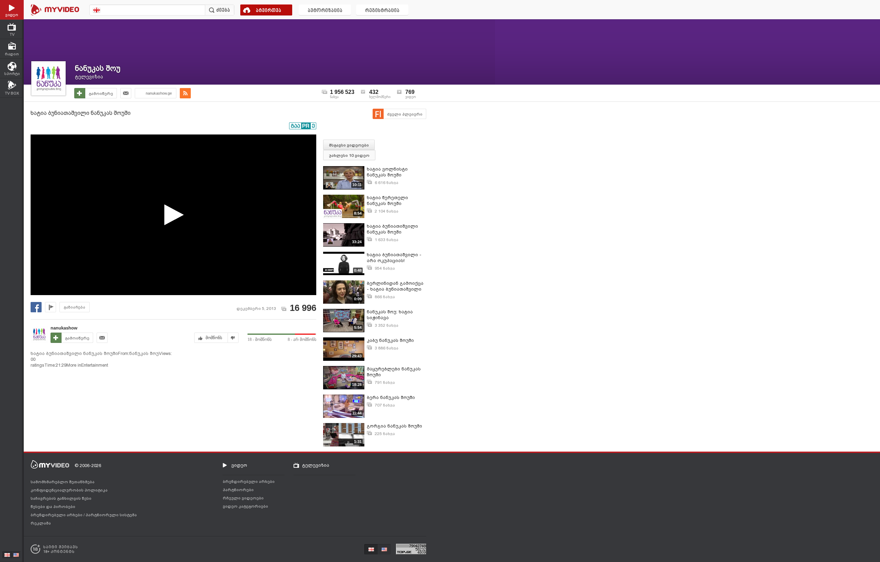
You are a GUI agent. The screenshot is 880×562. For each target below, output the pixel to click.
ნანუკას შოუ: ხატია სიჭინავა (390, 314)
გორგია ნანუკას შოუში (394, 426)
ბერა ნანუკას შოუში (391, 397)
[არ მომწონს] (233, 338)
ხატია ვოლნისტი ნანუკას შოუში (387, 171)
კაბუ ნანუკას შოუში (390, 340)
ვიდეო (239, 465)
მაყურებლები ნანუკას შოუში (394, 371)
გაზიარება (74, 307)
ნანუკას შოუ (97, 68)
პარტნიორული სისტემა (111, 514)
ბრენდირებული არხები (57, 514)
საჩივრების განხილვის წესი (61, 498)
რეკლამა (41, 523)
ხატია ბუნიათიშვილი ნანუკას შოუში (392, 229)
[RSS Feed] (185, 93)
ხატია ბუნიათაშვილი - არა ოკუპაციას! (394, 257)
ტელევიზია (89, 76)
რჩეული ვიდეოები (243, 498)
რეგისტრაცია (382, 11)
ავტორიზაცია (325, 11)
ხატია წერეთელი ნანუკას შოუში (387, 200)
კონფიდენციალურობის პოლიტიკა (69, 490)
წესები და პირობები (53, 506)
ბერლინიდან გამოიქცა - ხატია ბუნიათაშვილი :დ (395, 286)
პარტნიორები (238, 490)
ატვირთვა (268, 11)
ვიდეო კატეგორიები (245, 506)
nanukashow (64, 328)
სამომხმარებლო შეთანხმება (63, 481)
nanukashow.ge (159, 93)
